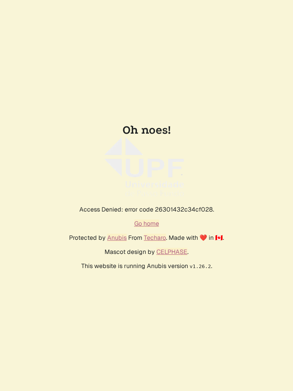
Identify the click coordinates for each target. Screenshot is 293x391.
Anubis (117, 238)
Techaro (155, 238)
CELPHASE (171, 252)
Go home (146, 224)
